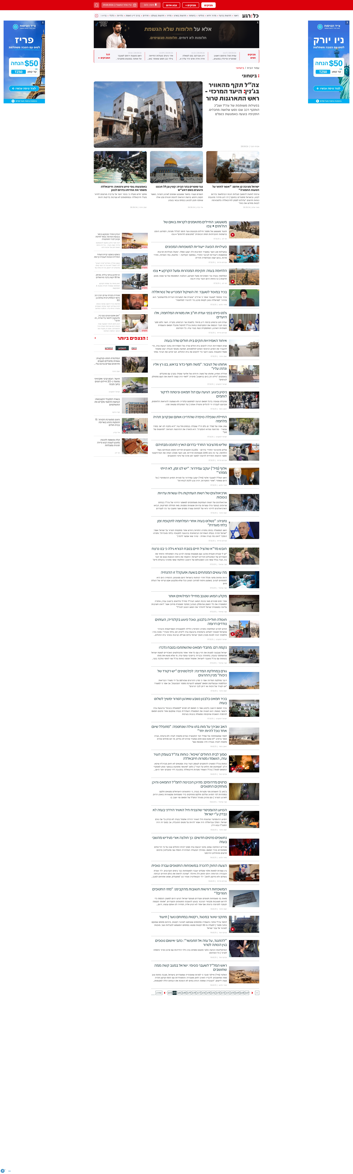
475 (208, 992)
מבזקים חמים (252, 56)
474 (213, 992)
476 (203, 992)
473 (218, 992)
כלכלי (111, 15)
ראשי (236, 15)
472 (223, 992)
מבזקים (208, 5)
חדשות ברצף (225, 15)
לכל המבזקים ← (104, 56)
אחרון (158, 992)
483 (170, 992)
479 (189, 992)
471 (227, 992)
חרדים (146, 15)
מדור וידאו (211, 15)
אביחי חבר (254, 146)
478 (194, 992)
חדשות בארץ (180, 15)
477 (198, 992)
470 (232, 992)
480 (184, 992)
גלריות (120, 15)
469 (237, 992)
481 (179, 992)
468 (242, 992)
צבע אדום (171, 5)
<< (257, 992)
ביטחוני (192, 15)
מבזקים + (190, 5)
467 (247, 992)
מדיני (169, 15)
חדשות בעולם (157, 15)
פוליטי (201, 15)
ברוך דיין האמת (133, 15)
